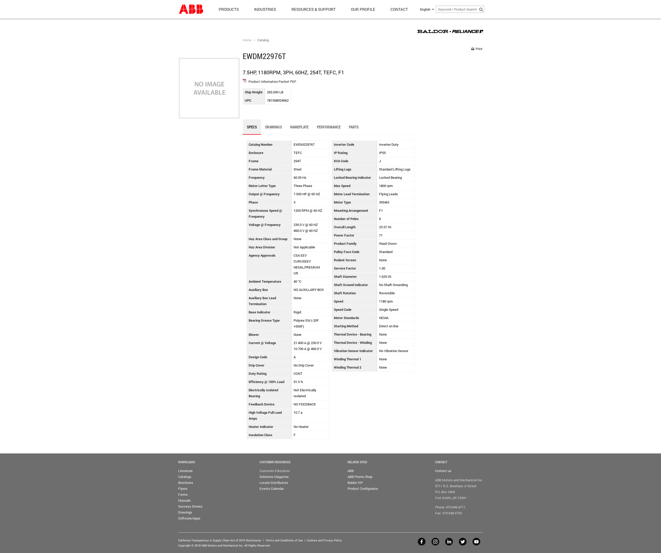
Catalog (263, 40)
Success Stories (190, 506)
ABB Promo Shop (360, 476)
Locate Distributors (273, 482)
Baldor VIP (355, 482)
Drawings (185, 512)
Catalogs (184, 476)
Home (247, 40)
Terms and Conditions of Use (284, 540)
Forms (183, 494)
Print (479, 48)
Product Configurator (363, 488)
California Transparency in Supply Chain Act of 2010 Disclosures (219, 540)
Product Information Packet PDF (272, 81)
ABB (351, 470)
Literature (185, 470)
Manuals (184, 500)
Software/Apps (189, 518)
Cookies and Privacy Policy (324, 540)
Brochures (185, 482)
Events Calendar (271, 488)
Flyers (182, 488)
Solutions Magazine (274, 476)
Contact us (443, 470)
